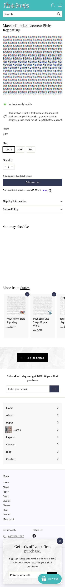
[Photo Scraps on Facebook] (34, 536)
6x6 (30, 149)
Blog (5, 510)
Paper (5, 491)
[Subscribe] (54, 388)
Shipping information (14, 201)
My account (8, 519)
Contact (6, 514)
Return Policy (10, 209)
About (6, 487)
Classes (6, 505)
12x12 (8, 149)
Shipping (7, 176)
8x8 (20, 149)
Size (5, 143)
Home (6, 482)
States (25, 287)
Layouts (6, 501)
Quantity (8, 160)
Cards (5, 496)
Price (6, 128)
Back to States (35, 357)
